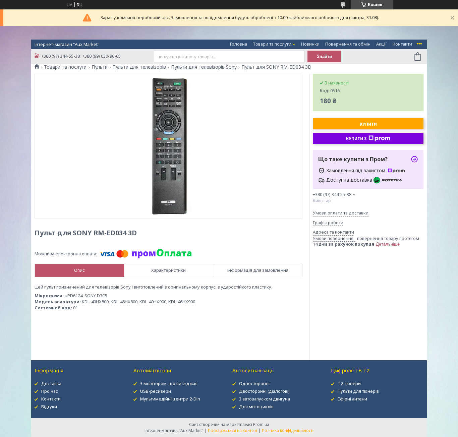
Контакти (402, 44)
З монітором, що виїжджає (168, 383)
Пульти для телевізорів (139, 67)
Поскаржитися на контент (232, 430)
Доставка (51, 383)
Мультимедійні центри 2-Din (170, 399)
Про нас (49, 391)
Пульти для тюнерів (358, 391)
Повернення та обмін (347, 44)
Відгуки (49, 406)
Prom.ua (261, 424)
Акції (381, 44)
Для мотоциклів (256, 406)
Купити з (356, 138)
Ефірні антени (352, 399)
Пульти (100, 67)
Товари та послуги (272, 44)
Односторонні (254, 383)
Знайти (324, 56)
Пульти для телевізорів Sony (204, 67)
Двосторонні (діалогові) (264, 391)
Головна (238, 44)
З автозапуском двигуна (264, 399)
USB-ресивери (155, 391)
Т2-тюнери (349, 383)
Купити (368, 124)
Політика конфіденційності (287, 430)
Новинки (310, 44)
